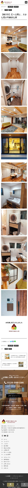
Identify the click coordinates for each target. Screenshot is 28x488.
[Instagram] (2, 435)
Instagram (24, 485)
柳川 (10, 9)
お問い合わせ (17, 485)
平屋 (6, 9)
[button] (26, 2)
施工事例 (11, 6)
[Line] (7, 435)
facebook (13, 341)
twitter (11, 341)
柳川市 (16, 6)
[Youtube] (5, 435)
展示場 (11, 485)
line (15, 341)
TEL (3, 485)
